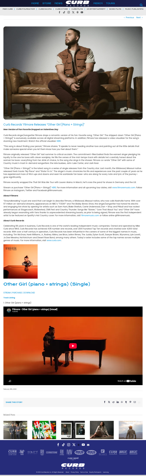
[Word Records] (22, 452)
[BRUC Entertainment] (133, 452)
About (67, 472)
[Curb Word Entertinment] (73, 458)
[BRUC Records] (124, 452)
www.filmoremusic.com (123, 187)
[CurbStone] (52, 452)
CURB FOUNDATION (25, 9)
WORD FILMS (115, 9)
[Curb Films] (113, 452)
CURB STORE (61, 9)
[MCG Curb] (80, 452)
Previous (130, 17)
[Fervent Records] (103, 452)
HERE (59, 141)
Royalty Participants (95, 472)
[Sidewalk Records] (42, 452)
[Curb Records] (13, 452)
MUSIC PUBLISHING (134, 9)
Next (138, 17)
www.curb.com (54, 240)
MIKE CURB (8, 9)
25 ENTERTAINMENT (96, 9)
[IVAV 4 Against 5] (70, 452)
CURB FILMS (77, 9)
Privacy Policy (75, 472)
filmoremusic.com (90, 215)
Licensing (106, 472)
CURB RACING (45, 9)
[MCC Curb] (92, 452)
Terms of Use (84, 472)
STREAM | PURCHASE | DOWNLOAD (19, 292)
